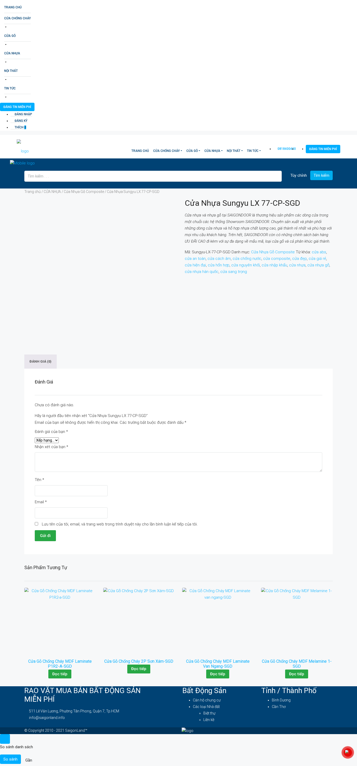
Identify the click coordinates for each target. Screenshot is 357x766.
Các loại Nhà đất (206, 707)
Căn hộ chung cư (207, 700)
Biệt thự (209, 713)
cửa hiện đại (195, 265)
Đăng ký (20, 121)
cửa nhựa (297, 265)
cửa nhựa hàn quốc (201, 271)
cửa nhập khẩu (274, 265)
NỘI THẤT (11, 71)
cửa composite (276, 258)
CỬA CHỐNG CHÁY (17, 18)
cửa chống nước (247, 258)
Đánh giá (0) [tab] (40, 361)
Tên (39, 479)
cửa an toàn (195, 258)
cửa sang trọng (233, 271)
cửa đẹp (299, 258)
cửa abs (319, 252)
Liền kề (208, 720)
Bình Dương (281, 700)
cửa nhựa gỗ (318, 265)
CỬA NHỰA (12, 53)
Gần (28, 760)
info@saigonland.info (47, 718)
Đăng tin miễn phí (17, 107)
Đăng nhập (23, 114)
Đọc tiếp (59, 674)
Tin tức (10, 88)
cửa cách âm (219, 258)
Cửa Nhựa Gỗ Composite (84, 192)
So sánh (10, 759)
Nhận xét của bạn (51, 446)
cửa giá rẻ (317, 258)
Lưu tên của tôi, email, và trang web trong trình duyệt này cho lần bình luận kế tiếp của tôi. (120, 524)
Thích (20, 127)
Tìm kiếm (321, 175)
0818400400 (286, 149)
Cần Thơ (279, 707)
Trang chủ (13, 7)
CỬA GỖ (10, 36)
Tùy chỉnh (298, 175)
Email (41, 502)
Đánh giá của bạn (51, 431)
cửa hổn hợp (218, 265)
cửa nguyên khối (245, 265)
